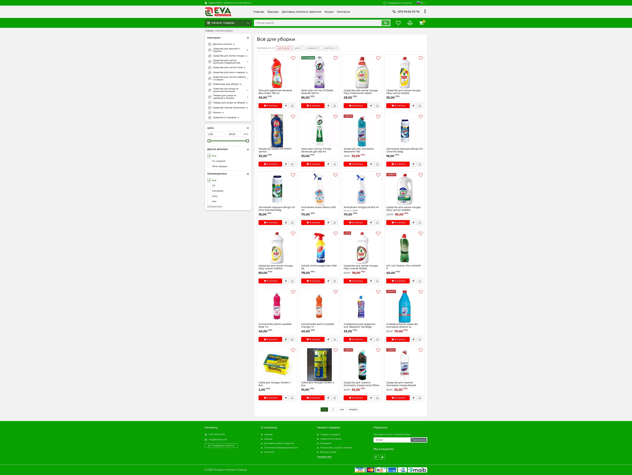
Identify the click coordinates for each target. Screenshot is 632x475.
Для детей (325, 443)
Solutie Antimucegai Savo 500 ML (319, 268)
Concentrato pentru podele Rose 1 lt (275, 327)
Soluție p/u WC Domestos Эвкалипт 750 (359, 151)
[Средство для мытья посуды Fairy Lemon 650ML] (404, 72)
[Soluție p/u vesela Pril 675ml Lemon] (277, 131)
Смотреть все (214, 206)
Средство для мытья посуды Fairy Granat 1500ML (361, 268)
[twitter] (382, 457)
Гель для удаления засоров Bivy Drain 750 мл (275, 93)
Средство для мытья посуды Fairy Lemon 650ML (403, 93)
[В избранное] (293, 58)
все (342, 409)
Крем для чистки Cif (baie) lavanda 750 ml (317, 93)
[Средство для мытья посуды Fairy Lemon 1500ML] (277, 247)
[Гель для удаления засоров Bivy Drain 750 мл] (277, 72)
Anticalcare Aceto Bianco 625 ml (318, 210)
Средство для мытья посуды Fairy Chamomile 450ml (361, 93)
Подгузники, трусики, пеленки (336, 447)
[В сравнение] (292, 105)
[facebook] (375, 457)
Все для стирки (328, 452)
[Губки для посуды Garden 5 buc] (319, 364)
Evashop (242, 469)
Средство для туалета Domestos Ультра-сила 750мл (361, 385)
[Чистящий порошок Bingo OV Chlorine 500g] (404, 131)
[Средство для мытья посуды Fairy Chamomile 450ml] (362, 72)
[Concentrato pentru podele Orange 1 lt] (319, 306)
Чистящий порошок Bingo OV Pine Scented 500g (277, 210)
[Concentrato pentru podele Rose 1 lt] (277, 306)
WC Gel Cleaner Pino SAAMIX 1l (403, 268)
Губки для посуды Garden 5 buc (317, 385)
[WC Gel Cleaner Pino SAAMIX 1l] (404, 247)
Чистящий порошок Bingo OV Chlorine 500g (404, 151)
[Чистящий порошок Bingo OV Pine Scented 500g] (277, 189)
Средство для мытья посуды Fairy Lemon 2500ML (403, 208)
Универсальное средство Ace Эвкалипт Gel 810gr (359, 327)
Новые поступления (330, 439)
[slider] (209, 140)
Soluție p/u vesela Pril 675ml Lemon (275, 151)
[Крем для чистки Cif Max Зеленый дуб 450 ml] (319, 131)
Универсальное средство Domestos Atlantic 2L (402, 327)
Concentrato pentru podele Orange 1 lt (317, 327)
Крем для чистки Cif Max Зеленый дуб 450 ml (316, 151)
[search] (386, 23)
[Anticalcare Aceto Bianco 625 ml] (319, 189)
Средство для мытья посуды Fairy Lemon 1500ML (276, 268)
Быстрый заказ (286, 105)
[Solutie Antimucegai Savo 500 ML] (319, 247)
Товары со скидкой (330, 434)
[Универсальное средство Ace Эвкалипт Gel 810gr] (362, 306)
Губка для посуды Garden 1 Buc (275, 385)
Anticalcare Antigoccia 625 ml (361, 209)
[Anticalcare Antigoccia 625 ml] (362, 189)
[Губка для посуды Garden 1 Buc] (277, 364)
